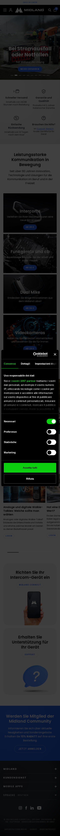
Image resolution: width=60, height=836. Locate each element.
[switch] (51, 431)
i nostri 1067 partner (23, 380)
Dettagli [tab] (25, 363)
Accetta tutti (30, 467)
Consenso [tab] (10, 363)
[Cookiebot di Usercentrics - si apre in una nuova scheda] (35, 354)
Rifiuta (30, 478)
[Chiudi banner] (55, 354)
